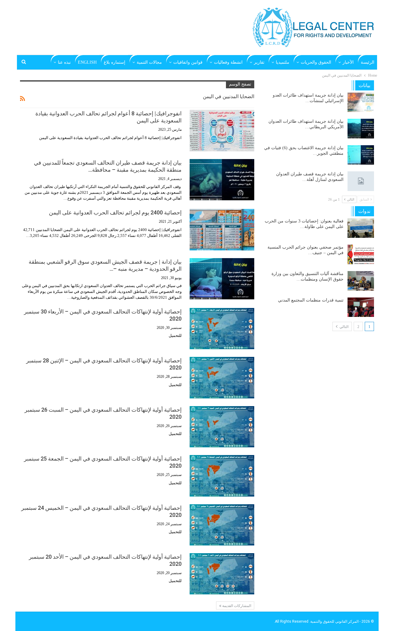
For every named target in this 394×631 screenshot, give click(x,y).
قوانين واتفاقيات (188, 62)
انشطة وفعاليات (228, 62)
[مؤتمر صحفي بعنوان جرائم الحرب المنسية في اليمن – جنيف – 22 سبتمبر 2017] (361, 254)
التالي (343, 327)
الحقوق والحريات (316, 62)
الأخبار (348, 62)
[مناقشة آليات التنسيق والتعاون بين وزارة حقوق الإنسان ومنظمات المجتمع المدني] (361, 281)
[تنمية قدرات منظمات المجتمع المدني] (361, 307)
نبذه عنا (64, 62)
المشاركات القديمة (236, 606)
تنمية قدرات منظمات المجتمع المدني (311, 300)
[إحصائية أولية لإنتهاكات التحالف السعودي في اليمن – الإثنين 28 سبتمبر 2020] (222, 377)
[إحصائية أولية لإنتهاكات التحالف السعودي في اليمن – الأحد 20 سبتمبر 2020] (222, 573)
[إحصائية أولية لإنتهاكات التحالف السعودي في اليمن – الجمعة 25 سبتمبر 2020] (222, 475)
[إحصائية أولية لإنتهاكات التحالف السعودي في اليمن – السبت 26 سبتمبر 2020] (222, 426)
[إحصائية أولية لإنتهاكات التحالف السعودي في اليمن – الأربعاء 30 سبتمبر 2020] (222, 328)
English (87, 62)
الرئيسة (367, 62)
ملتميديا (282, 62)
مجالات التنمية (149, 62)
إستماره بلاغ (114, 62)
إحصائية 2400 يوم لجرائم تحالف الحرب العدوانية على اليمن (115, 212)
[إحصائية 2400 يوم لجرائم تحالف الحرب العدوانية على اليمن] (222, 229)
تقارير (259, 62)
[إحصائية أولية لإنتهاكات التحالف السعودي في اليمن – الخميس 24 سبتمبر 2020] (222, 524)
